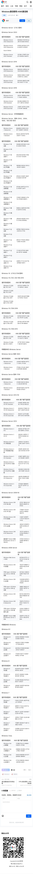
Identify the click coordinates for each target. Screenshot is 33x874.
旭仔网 (21, 861)
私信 (29, 20)
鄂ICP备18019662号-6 (16, 863)
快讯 (7, 6)
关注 (23, 20)
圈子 (2, 6)
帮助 (20, 6)
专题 (16, 6)
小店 (11, 6)
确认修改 (29, 795)
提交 (29, 816)
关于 (25, 6)
